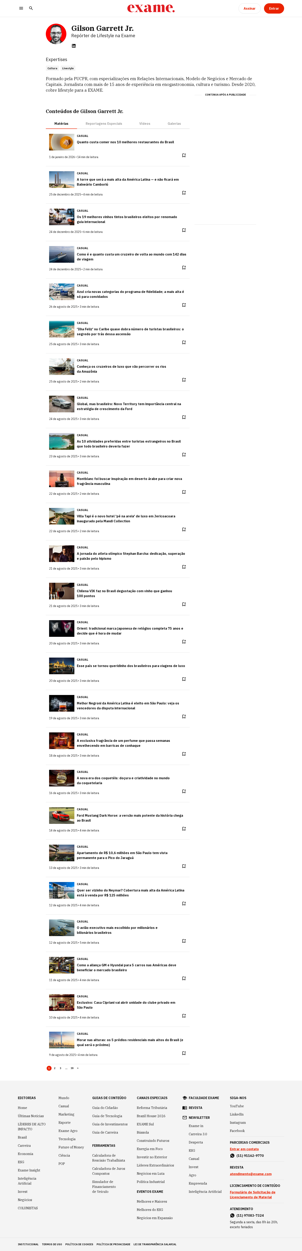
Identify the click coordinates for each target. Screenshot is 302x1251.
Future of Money (71, 1147)
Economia (25, 1154)
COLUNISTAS (28, 1208)
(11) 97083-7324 (250, 1215)
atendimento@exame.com (251, 1174)
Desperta (196, 1142)
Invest (23, 1192)
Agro (192, 1175)
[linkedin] (73, 45)
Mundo (64, 1098)
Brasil (22, 1137)
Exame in (196, 1126)
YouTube (237, 1106)
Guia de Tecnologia (107, 1116)
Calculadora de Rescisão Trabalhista (108, 1157)
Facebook (237, 1131)
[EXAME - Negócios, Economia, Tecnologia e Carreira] (151, 8)
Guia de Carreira (105, 1132)
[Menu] (21, 8)
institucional (28, 1244)
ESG (21, 1162)
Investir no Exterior (152, 1157)
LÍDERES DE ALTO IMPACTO (32, 1126)
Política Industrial (151, 1182)
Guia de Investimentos (110, 1124)
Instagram (238, 1122)
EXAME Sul (145, 1124)
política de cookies (79, 1244)
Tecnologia (67, 1139)
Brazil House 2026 (151, 1116)
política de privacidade (113, 1244)
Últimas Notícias (31, 1116)
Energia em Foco (150, 1149)
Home (22, 1108)
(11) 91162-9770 (250, 1156)
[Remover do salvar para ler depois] (183, 155)
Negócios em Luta (151, 1173)
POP (62, 1164)
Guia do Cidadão (105, 1108)
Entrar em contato (244, 1149)
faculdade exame (204, 1098)
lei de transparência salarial (155, 1244)
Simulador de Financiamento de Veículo (104, 1187)
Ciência (64, 1155)
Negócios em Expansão (155, 1218)
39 (72, 1068)
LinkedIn (237, 1114)
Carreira (24, 1145)
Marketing (66, 1114)
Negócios (25, 1200)
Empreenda (198, 1183)
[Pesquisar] (31, 8)
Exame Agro (68, 1131)
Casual (64, 1106)
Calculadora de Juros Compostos (108, 1171)
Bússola (143, 1132)
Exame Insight (29, 1170)
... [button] (66, 1068)
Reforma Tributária (152, 1108)
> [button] (77, 1068)
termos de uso (52, 1244)
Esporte (65, 1122)
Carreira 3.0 (198, 1134)
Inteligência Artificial (27, 1180)
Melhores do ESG (150, 1210)
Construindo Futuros (153, 1141)
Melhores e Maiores (152, 1201)
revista (195, 1108)
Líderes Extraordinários (155, 1165)
